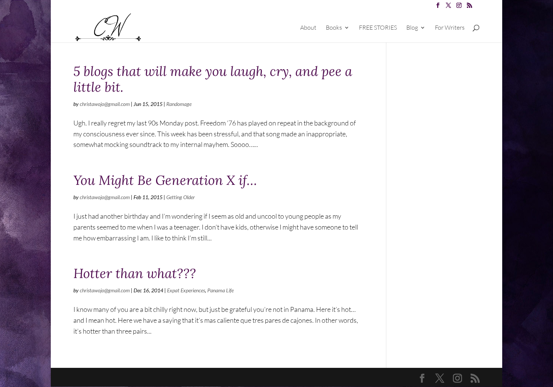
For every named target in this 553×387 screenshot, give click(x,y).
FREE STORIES (378, 28)
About (308, 28)
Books (334, 28)
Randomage (178, 104)
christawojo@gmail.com (105, 104)
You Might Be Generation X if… (165, 180)
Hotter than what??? (134, 273)
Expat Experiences (186, 290)
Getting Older (180, 197)
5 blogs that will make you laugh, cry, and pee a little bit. (212, 79)
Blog (412, 28)
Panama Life (220, 290)
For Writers (450, 28)
